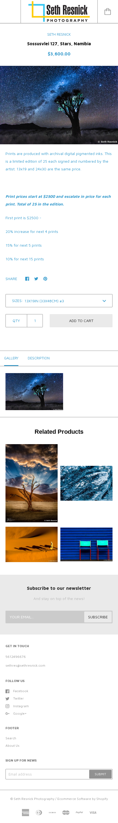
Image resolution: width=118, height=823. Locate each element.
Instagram (21, 706)
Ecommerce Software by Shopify (82, 799)
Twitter (18, 698)
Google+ (20, 713)
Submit (100, 774)
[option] (59, 105)
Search (10, 738)
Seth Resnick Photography (34, 799)
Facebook (20, 691)
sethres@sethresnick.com (25, 665)
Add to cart (81, 320)
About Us (12, 745)
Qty (16, 320)
